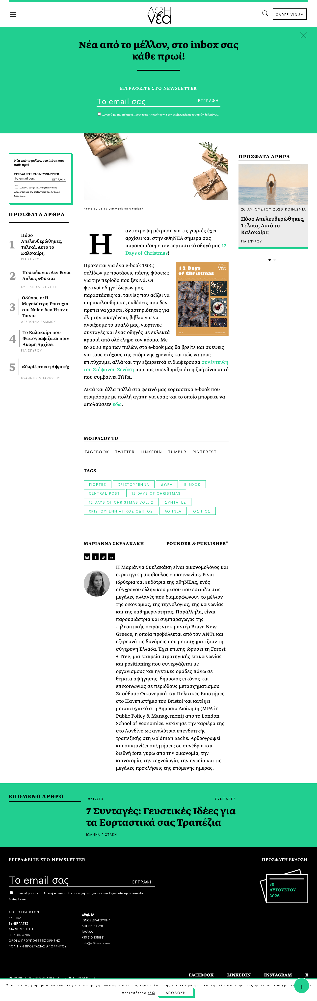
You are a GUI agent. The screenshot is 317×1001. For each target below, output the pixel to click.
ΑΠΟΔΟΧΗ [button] (176, 992)
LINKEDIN (239, 975)
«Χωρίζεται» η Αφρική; (45, 367)
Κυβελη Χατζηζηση (39, 286)
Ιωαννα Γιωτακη (101, 834)
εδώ (117, 404)
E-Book (192, 484)
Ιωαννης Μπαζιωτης (40, 377)
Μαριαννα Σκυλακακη (114, 544)
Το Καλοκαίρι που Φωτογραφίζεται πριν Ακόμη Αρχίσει (46, 339)
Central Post (104, 493)
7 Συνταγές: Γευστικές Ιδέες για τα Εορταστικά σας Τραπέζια (161, 817)
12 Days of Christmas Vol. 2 (121, 502)
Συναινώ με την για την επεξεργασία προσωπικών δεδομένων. (37, 192)
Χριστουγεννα (133, 484)
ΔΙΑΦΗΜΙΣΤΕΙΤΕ (21, 928)
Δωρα (167, 484)
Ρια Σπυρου (31, 258)
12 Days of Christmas (156, 493)
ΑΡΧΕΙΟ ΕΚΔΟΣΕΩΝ (24, 911)
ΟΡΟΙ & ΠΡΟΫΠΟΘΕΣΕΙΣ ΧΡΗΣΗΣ (34, 940)
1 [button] (269, 260)
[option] (273, 206)
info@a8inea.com (96, 942)
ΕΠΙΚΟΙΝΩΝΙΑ (19, 934)
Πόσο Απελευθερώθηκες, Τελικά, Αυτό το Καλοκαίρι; (41, 244)
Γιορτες (97, 484)
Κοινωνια (295, 209)
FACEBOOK (201, 975)
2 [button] (274, 260)
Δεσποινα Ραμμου (38, 321)
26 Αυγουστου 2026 (262, 209)
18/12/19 (95, 798)
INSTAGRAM (278, 975)
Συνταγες (175, 502)
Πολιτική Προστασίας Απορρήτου (65, 893)
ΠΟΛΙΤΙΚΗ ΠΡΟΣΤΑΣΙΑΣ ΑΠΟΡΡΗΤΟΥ (38, 945)
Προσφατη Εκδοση (284, 860)
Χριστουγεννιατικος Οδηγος (121, 511)
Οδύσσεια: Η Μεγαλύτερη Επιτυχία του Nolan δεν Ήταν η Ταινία (45, 307)
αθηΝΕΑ (173, 511)
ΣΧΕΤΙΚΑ (15, 917)
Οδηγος (202, 511)
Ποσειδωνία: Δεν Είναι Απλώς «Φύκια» (46, 276)
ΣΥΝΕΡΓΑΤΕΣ (18, 923)
